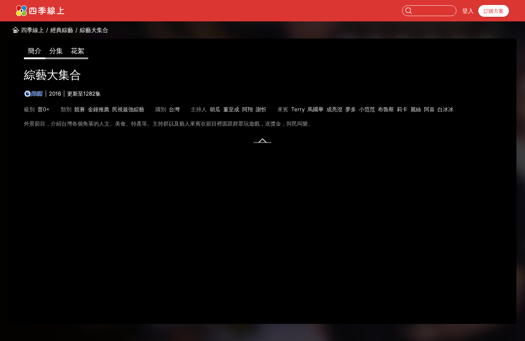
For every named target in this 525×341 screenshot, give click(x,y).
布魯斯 (386, 109)
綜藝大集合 (94, 30)
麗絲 (415, 109)
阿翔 (247, 109)
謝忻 (261, 109)
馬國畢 (316, 109)
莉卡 (402, 109)
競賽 (79, 109)
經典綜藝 (61, 30)
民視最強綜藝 (128, 109)
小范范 (367, 109)
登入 (468, 10)
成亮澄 (334, 109)
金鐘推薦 (98, 109)
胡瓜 (215, 109)
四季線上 (32, 30)
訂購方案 (494, 11)
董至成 (231, 109)
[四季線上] (40, 10)
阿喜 (429, 109)
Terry (298, 109)
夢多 (350, 109)
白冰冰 (446, 109)
